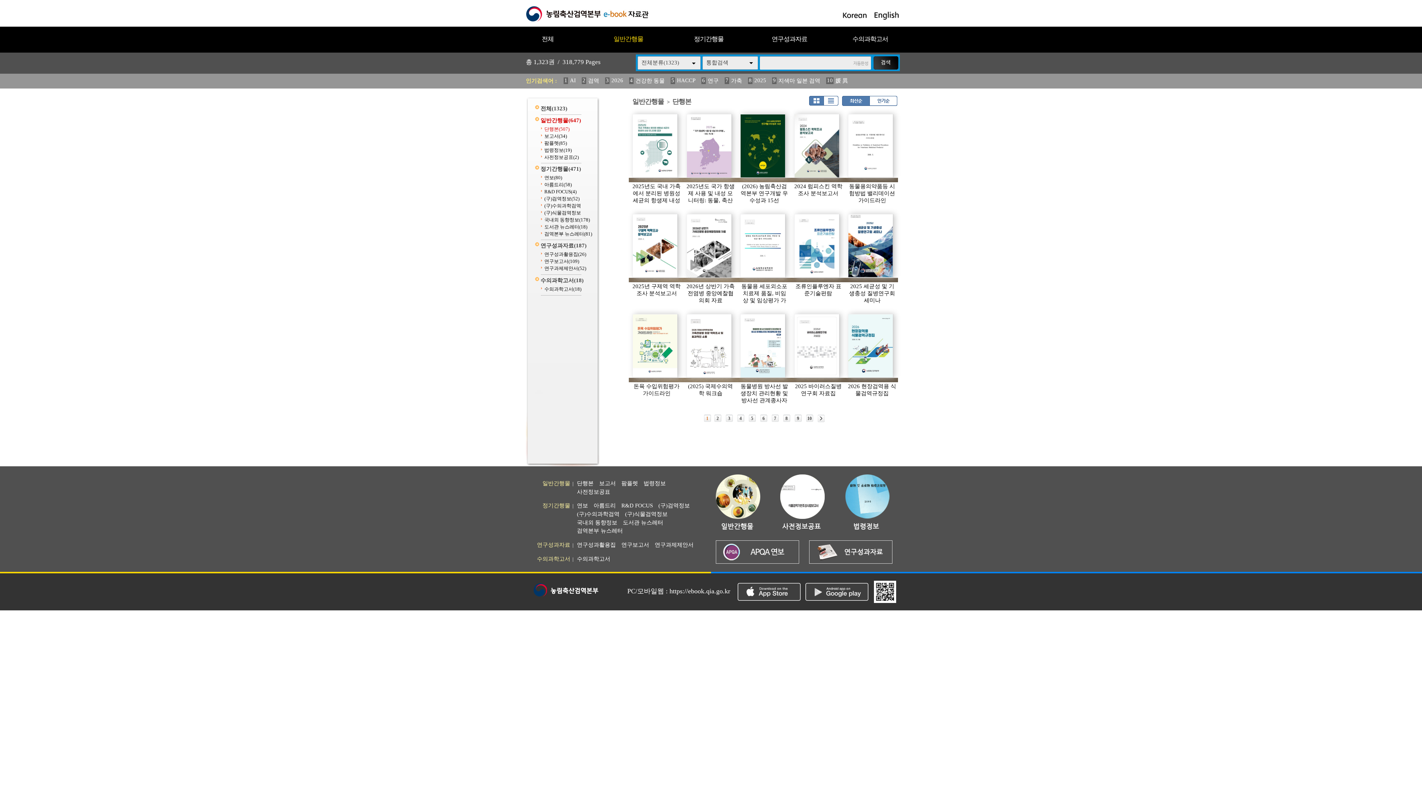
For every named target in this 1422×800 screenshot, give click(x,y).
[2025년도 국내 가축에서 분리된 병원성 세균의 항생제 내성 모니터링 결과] (655, 146)
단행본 (557, 129)
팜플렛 (555, 143)
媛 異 (841, 81)
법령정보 (558, 150)
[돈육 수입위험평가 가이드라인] (655, 346)
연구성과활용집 (565, 254)
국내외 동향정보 (567, 220)
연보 (553, 177)
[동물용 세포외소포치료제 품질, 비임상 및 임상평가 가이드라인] (763, 246)
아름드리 (558, 184)
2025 (760, 80)
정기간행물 (709, 39)
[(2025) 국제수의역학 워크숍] (709, 346)
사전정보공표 (561, 157)
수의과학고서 (870, 39)
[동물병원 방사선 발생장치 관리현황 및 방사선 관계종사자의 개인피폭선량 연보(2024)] (763, 346)
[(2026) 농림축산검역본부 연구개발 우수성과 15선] (763, 146)
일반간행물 (628, 39)
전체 (548, 39)
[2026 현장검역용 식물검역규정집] (871, 346)
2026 (617, 80)
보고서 (555, 136)
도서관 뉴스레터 (565, 227)
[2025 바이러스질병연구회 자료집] (817, 346)
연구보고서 (561, 261)
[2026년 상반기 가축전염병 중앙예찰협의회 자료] (709, 246)
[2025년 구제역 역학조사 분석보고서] (655, 246)
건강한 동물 (650, 81)
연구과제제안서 (565, 268)
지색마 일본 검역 (799, 81)
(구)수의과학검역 (562, 206)
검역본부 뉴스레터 (568, 234)
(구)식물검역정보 (562, 213)
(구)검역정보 (562, 198)
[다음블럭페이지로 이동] (821, 418)
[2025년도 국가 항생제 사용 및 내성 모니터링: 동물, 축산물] (709, 146)
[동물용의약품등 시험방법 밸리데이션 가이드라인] (871, 146)
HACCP (686, 80)
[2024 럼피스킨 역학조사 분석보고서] (817, 146)
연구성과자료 (789, 39)
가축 (736, 81)
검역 (593, 81)
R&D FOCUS (560, 191)
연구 (713, 81)
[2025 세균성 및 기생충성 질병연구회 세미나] (871, 246)
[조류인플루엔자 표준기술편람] (817, 246)
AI (573, 80)
